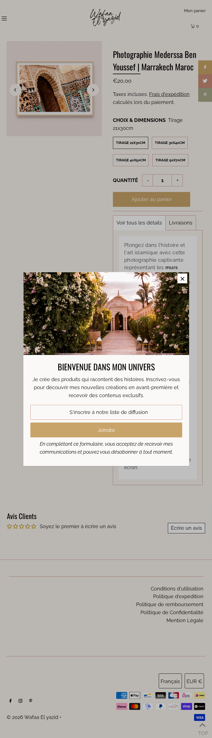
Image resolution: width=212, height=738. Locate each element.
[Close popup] (182, 278)
